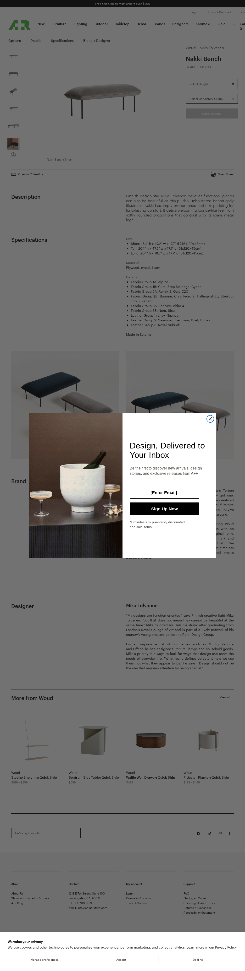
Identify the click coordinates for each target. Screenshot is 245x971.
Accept (121, 959)
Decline (198, 959)
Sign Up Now (164, 509)
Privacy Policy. (226, 947)
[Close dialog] (210, 418)
